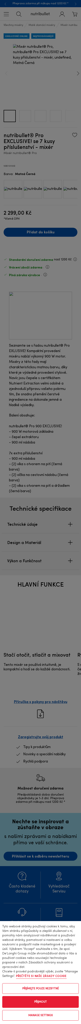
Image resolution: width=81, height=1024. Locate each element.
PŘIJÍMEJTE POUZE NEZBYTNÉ (40, 988)
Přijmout (40, 1002)
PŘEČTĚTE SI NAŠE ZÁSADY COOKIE (41, 976)
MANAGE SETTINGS (40, 1015)
